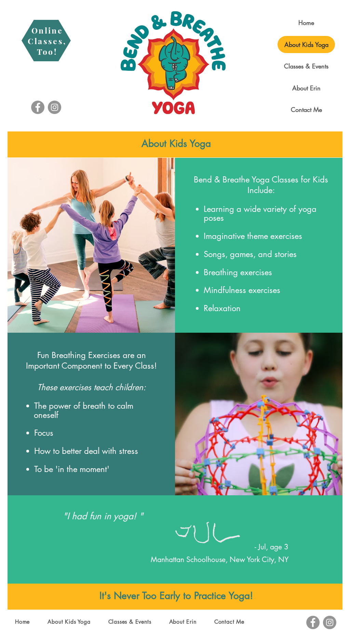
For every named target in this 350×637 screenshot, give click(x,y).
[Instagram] (54, 107)
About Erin (306, 88)
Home (306, 22)
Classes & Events (306, 66)
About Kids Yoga (306, 44)
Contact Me (306, 109)
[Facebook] (37, 107)
